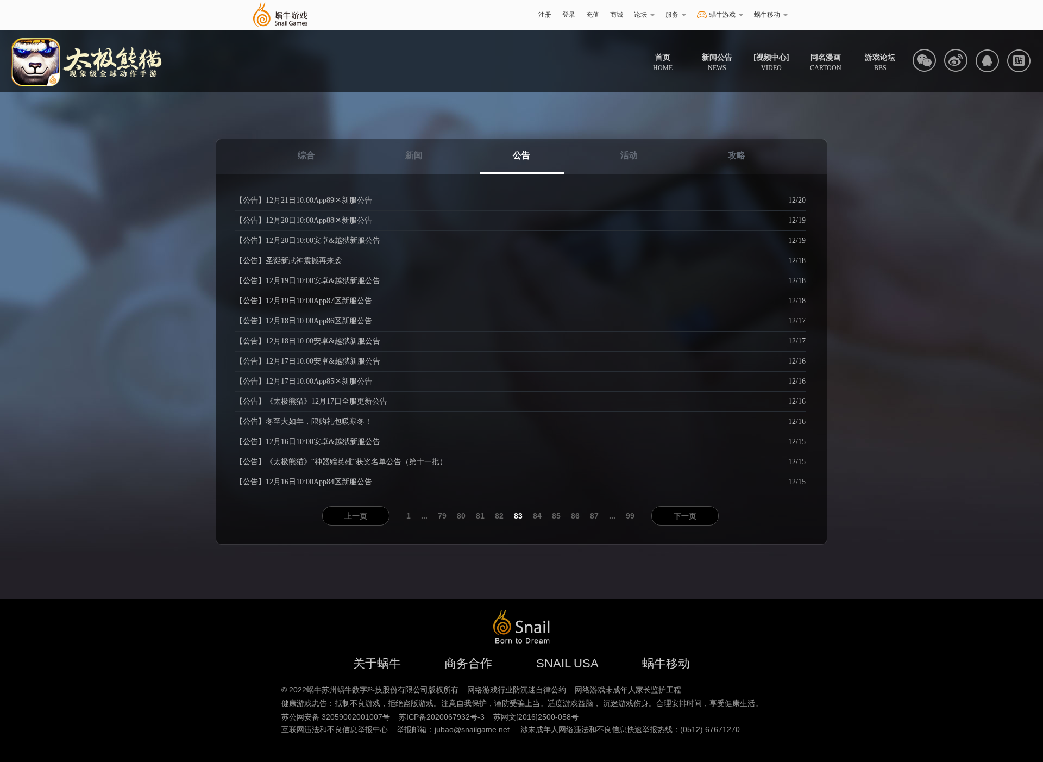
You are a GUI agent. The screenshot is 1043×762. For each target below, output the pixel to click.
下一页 (685, 515)
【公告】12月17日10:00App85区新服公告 (303, 381)
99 (630, 515)
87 (594, 515)
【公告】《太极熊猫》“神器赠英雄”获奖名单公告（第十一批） (341, 462)
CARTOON (825, 62)
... (424, 515)
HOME (663, 62)
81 (480, 515)
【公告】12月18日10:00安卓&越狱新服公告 (307, 341)
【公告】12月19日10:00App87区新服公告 (303, 301)
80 (461, 515)
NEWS (717, 62)
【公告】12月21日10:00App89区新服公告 (303, 200)
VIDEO (771, 62)
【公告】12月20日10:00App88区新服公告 (303, 220)
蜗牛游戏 (280, 15)
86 (575, 515)
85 (556, 515)
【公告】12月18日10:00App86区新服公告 (303, 321)
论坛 (640, 14)
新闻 (414, 155)
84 (537, 515)
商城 (616, 14)
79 (442, 515)
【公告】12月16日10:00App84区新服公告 (303, 482)
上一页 (355, 515)
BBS (880, 62)
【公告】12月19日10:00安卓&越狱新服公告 (307, 281)
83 (518, 515)
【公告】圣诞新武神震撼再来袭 (288, 261)
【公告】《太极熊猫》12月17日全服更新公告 (311, 401)
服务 (671, 14)
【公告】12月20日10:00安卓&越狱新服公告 (307, 240)
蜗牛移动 (767, 14)
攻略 (736, 155)
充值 (592, 14)
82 (499, 515)
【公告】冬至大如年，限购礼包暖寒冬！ (303, 421)
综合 (306, 155)
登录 (568, 14)
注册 (544, 14)
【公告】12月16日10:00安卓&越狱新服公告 (307, 442)
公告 (521, 155)
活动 (629, 155)
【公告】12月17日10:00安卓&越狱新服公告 (307, 361)
